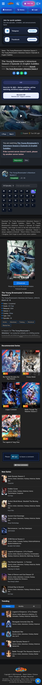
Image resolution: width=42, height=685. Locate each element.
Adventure (13, 322)
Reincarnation (15, 566)
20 (4, 195)
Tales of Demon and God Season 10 (21, 574)
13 (9, 200)
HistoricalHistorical (34, 541)
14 (4, 200)
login (15, 457)
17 (21, 195)
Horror (31, 491)
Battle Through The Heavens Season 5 (26, 651)
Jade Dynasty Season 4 (16, 476)
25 (9, 191)
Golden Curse (13, 489)
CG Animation (34, 554)
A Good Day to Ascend (16, 587)
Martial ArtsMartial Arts (14, 543)
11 (21, 200)
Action (5, 322)
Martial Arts (6, 325)
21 (33, 191)
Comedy (19, 541)
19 (9, 195)
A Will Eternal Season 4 (16, 539)
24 (15, 191)
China (11, 313)
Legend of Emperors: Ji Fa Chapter (20, 551)
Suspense (20, 493)
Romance (25, 579)
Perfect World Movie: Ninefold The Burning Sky (23, 502)
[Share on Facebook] (14, 73)
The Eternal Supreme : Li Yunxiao (20, 562)
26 (4, 191)
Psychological (12, 493)
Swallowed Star (17, 632)
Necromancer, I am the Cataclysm (20, 528)
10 (27, 200)
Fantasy (22, 322)
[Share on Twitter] (18, 73)
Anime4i (33, 66)
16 (27, 195)
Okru (26, 160)
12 (15, 200)
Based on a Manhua (23, 554)
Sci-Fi (17, 636)
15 (33, 195)
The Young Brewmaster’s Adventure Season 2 (22, 69)
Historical (31, 322)
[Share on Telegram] (25, 73)
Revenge (36, 556)
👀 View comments (21, 465)
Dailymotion (18, 160)
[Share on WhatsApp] (22, 73)
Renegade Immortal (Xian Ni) (22, 622)
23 (21, 191)
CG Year (11, 306)
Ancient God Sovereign (16, 516)
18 (15, 195)
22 (27, 191)
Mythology (30, 556)
